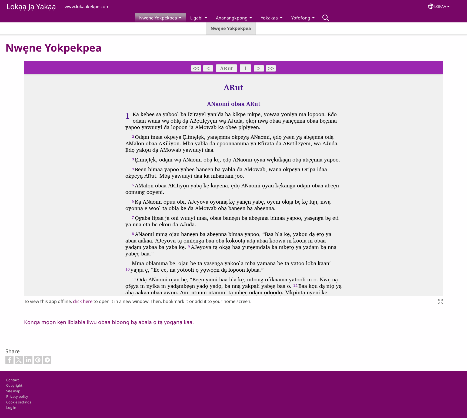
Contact (12, 379)
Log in (11, 407)
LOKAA (440, 6)
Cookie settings (18, 402)
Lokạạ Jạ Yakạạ (31, 6)
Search (325, 17)
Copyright (14, 385)
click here (82, 301)
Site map (13, 391)
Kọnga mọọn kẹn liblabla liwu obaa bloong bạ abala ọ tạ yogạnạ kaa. (109, 322)
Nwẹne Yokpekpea (231, 28)
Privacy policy (17, 396)
